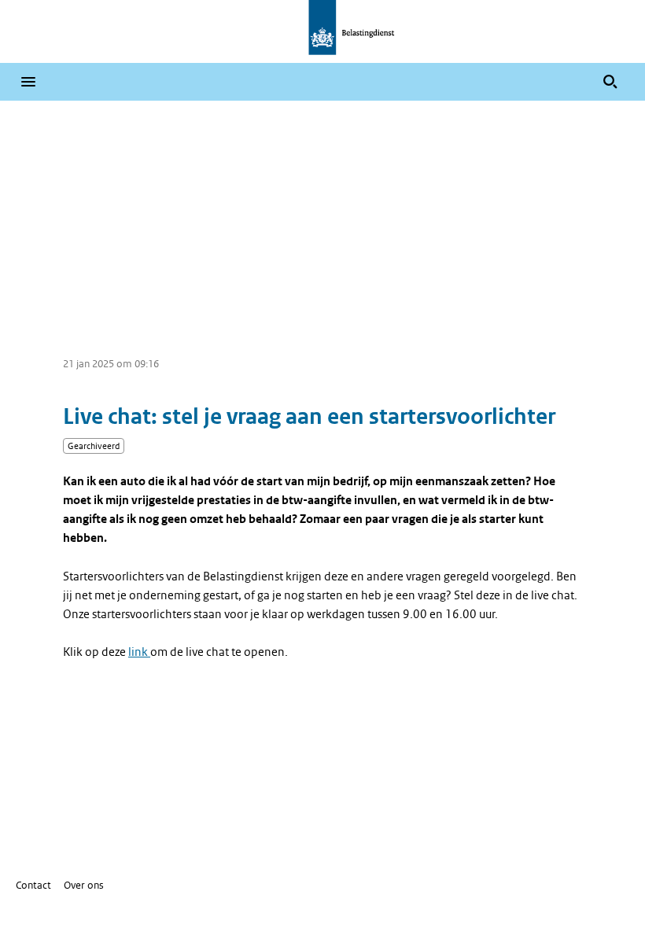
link (139, 652)
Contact (33, 885)
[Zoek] (610, 82)
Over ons (84, 885)
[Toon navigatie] (28, 82)
